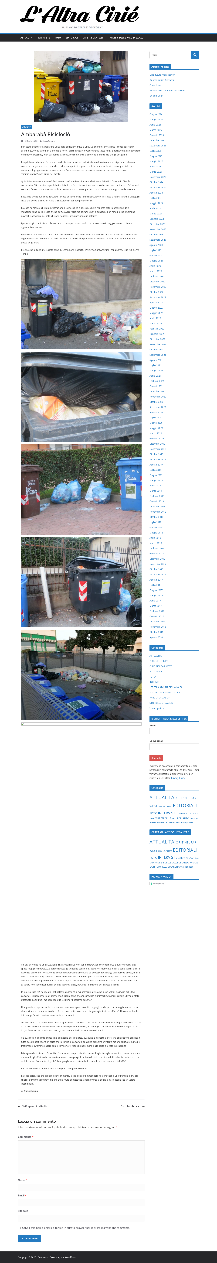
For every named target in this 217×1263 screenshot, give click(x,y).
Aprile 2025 (155, 166)
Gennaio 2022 (156, 333)
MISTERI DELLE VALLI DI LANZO (126, 37)
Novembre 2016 (157, 626)
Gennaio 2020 (156, 438)
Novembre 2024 (157, 176)
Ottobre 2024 (156, 182)
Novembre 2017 (157, 563)
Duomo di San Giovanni (161, 79)
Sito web (23, 1211)
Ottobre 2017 (156, 569)
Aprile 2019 (155, 485)
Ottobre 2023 (156, 234)
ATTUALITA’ (26, 37)
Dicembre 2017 (157, 558)
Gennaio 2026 (156, 135)
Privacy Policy (178, 777)
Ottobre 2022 (156, 292)
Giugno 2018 (156, 527)
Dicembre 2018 (157, 506)
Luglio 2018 (155, 522)
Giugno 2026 (156, 114)
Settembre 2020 (157, 407)
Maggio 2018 (156, 532)
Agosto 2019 (156, 464)
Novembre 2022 (157, 286)
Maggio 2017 (156, 595)
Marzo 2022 (155, 323)
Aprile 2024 (155, 208)
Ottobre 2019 (156, 454)
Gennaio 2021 (156, 386)
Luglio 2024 (155, 197)
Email (22, 1195)
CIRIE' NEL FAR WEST (160, 666)
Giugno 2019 (156, 475)
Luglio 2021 (155, 365)
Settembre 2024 (157, 187)
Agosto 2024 (156, 192)
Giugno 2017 (156, 590)
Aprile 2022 (155, 318)
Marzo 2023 (155, 271)
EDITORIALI (72, 37)
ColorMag (55, 1257)
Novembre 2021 (157, 344)
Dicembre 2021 (157, 339)
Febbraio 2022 (156, 328)
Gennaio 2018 (156, 553)
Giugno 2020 (156, 422)
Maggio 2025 (156, 161)
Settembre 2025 (157, 145)
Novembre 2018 (157, 511)
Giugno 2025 (156, 156)
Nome (22, 1180)
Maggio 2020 (156, 428)
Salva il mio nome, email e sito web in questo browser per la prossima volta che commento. (76, 1228)
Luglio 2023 (155, 250)
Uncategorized (156, 708)
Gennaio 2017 (156, 616)
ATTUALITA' (26, 127)
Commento (26, 1137)
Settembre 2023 (157, 239)
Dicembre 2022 (157, 281)
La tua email (156, 740)
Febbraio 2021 (156, 380)
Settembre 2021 (157, 354)
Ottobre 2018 (156, 516)
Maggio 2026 (156, 119)
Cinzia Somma (48, 141)
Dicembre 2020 (157, 391)
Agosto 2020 (156, 412)
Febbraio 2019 (156, 495)
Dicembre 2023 (157, 224)
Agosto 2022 (156, 302)
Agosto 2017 (156, 579)
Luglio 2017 (155, 584)
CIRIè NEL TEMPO (158, 660)
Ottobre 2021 (156, 349)
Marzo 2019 (155, 490)
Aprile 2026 (155, 124)
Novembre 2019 (157, 448)
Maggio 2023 (156, 260)
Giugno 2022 (156, 307)
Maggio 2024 (156, 203)
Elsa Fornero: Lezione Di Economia (167, 90)
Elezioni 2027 (156, 95)
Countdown (155, 85)
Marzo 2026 (155, 129)
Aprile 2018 (155, 537)
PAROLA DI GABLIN (159, 697)
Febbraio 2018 (156, 548)
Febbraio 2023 (156, 276)
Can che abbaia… (131, 1106)
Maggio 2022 (156, 312)
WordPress (70, 1257)
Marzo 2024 (155, 213)
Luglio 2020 (155, 417)
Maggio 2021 (156, 370)
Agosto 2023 (156, 244)
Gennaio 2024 (156, 218)
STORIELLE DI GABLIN (161, 702)
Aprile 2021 (155, 375)
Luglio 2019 (155, 469)
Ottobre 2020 (156, 401)
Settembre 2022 (157, 297)
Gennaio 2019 (156, 501)
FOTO (58, 37)
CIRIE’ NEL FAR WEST (94, 37)
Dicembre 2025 (157, 140)
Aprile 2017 (155, 600)
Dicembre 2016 (157, 621)
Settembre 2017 (157, 574)
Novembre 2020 (157, 396)
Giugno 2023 (156, 255)
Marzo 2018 (155, 543)
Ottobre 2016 (156, 631)
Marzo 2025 (155, 171)
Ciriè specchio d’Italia (34, 1106)
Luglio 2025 (155, 150)
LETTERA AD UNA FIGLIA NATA (165, 687)
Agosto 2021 (156, 360)
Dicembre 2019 (157, 443)
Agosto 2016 (156, 637)
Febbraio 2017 (156, 611)
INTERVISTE (44, 37)
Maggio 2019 (156, 480)
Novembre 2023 (157, 229)
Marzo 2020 (155, 433)
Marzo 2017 (155, 605)
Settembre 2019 (157, 459)
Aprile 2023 (155, 265)
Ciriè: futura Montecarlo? (162, 74)
